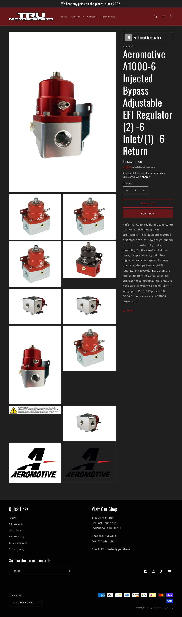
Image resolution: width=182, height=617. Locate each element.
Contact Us (15, 530)
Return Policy (16, 536)
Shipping (127, 166)
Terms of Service (18, 542)
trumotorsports (149, 608)
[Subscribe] (69, 571)
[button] (77, 16)
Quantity (127, 183)
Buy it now (148, 213)
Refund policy (17, 549)
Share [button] (130, 310)
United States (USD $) (23, 602)
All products (16, 524)
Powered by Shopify (164, 608)
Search (13, 517)
